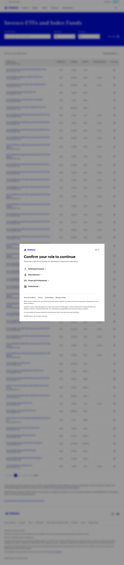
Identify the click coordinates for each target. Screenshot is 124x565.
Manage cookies (61, 297)
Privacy (40, 297)
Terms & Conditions (30, 297)
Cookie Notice (49, 297)
